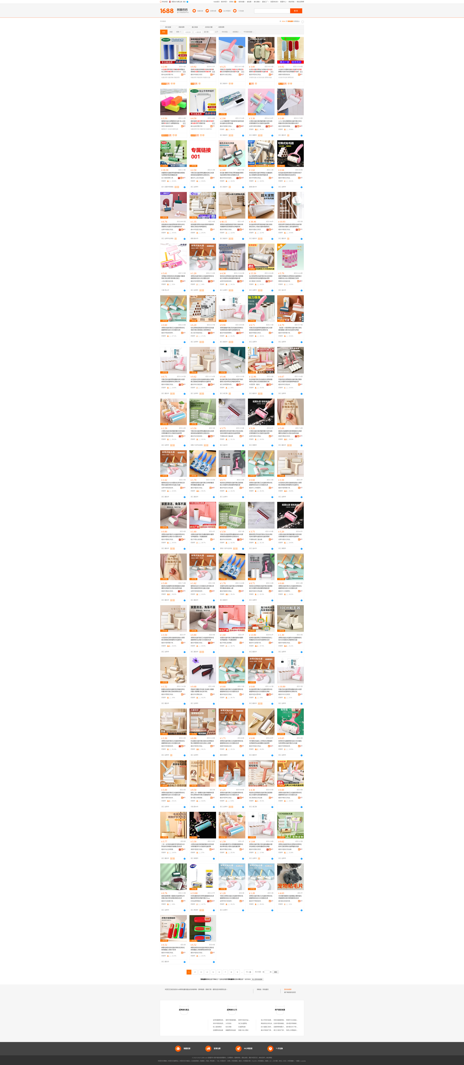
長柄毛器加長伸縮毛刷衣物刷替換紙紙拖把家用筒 (202, 71)
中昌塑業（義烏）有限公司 (255, 384)
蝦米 (240, 1061)
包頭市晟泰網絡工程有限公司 (283, 1023)
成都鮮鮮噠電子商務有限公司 (283, 1027)
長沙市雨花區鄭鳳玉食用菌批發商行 (272, 1020)
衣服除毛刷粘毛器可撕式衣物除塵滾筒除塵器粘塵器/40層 (202, 484)
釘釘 (284, 1061)
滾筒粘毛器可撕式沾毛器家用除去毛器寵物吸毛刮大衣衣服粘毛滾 (202, 277)
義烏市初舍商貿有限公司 (197, 436)
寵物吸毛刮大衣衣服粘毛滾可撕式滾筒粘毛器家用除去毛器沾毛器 (173, 484)
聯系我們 (262, 1058)
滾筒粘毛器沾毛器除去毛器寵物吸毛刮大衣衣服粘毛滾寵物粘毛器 (290, 639)
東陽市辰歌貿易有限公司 (285, 74)
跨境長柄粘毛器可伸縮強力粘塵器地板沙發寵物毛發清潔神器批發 (260, 174)
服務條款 (237, 1058)
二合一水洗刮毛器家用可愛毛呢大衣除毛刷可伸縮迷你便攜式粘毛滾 (173, 845)
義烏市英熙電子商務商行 (285, 333)
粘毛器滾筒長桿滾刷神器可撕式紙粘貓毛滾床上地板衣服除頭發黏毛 (260, 226)
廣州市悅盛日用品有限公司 (197, 229)
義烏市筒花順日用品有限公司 (168, 436)
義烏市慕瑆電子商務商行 (285, 488)
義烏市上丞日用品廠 (197, 178)
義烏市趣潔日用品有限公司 (197, 488)
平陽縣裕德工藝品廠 (226, 436)
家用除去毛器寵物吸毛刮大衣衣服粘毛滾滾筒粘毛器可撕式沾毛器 (290, 742)
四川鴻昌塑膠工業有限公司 (168, 178)
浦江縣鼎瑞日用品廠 (255, 798)
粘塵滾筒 (164, 77)
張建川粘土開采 (243, 1030)
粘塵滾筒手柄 (195, 129)
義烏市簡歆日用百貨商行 (255, 333)
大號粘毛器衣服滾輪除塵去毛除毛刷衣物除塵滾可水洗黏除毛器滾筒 (260, 122)
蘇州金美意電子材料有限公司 (168, 74)
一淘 (217, 1061)
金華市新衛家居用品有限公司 (168, 488)
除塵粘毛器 (206, 77)
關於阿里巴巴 (253, 1058)
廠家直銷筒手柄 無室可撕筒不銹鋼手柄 (202, 122)
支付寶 (275, 1061)
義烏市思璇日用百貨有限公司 (255, 849)
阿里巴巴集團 (162, 1061)
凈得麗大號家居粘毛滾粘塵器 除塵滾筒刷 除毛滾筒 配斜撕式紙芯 (173, 277)
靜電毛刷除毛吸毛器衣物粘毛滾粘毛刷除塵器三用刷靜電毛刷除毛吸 (202, 949)
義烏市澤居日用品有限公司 (226, 229)
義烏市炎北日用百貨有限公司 (285, 694)
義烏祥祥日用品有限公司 (285, 384)
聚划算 (212, 1061)
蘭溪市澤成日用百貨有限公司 (285, 436)
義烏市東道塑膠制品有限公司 (226, 333)
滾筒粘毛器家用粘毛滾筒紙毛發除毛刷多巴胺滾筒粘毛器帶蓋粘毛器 (290, 845)
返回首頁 (248, 979)
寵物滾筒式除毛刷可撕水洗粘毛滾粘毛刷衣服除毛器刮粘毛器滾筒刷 (231, 432)
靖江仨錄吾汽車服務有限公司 (283, 1030)
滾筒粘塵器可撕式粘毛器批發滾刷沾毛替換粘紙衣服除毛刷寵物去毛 (231, 329)
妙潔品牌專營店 (196, 901)
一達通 (297, 1061)
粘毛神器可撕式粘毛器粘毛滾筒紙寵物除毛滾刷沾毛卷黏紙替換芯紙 (260, 380)
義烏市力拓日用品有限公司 (226, 74)
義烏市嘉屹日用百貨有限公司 (255, 229)
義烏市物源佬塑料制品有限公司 (168, 333)
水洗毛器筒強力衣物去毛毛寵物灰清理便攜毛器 (260, 71)
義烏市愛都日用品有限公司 (226, 126)
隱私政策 (244, 1058)
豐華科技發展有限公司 (285, 281)
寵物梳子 (164, 129)
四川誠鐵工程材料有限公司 (269, 1027)
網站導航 (269, 1058)
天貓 (207, 1061)
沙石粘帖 (228, 1023)
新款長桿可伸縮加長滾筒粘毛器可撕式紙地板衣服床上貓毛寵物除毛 (290, 226)
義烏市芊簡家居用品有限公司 (255, 901)
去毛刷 (280, 77)
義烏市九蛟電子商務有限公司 (255, 643)
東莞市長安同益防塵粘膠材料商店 (249, 1020)
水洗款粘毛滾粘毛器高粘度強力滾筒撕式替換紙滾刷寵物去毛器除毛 (202, 380)
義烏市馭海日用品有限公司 (255, 74)
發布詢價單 (287, 989)
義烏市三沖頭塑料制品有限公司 (255, 488)
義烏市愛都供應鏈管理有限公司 (285, 126)
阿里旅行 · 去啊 (225, 1061)
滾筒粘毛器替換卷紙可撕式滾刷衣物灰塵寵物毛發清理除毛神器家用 (231, 226)
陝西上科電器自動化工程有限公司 (297, 1030)
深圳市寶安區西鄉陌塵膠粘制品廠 (224, 1023)
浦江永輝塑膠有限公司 (226, 384)
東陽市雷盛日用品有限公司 (197, 849)
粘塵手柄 (209, 129)
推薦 (184, 72)
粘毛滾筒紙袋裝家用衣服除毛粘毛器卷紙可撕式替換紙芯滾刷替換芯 (202, 329)
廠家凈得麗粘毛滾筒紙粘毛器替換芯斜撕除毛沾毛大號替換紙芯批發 (290, 277)
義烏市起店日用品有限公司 (226, 694)
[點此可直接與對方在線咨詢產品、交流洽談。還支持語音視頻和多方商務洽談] (243, 135)
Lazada (303, 1061)
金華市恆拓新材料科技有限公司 (226, 281)
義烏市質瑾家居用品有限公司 (168, 746)
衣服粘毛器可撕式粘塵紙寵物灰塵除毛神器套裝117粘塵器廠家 (202, 535)
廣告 (242, 72)
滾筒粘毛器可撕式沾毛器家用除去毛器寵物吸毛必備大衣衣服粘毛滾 (173, 535)
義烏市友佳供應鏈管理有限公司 (168, 849)
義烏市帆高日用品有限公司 (255, 746)
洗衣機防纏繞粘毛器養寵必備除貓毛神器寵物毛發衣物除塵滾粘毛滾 (290, 897)
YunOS (254, 1061)
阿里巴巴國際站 (173, 1061)
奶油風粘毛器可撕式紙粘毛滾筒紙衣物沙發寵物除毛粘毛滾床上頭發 (202, 742)
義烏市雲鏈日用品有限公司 (168, 539)
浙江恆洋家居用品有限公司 (197, 333)
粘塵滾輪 (170, 77)
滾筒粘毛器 (268, 77)
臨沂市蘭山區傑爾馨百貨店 (197, 539)
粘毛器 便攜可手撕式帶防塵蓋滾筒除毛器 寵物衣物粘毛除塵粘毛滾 (231, 174)
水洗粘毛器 (260, 77)
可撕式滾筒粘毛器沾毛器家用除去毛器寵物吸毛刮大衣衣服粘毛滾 (231, 897)
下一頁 (248, 972)
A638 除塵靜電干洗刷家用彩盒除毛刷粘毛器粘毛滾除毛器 (232, 122)
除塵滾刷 (200, 77)
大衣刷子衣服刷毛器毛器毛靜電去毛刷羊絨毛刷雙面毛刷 (290, 71)
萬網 (266, 1061)
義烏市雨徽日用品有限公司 (168, 384)
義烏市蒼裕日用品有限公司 (197, 953)
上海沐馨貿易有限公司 (168, 281)
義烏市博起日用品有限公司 (226, 849)
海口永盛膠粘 (242, 1023)
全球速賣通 (195, 1061)
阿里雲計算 (246, 1061)
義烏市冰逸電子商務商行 (168, 901)
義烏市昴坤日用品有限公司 (226, 798)
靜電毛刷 (291, 77)
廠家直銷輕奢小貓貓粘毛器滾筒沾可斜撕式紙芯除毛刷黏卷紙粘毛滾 (173, 897)
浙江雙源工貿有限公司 (255, 281)
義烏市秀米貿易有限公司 (226, 178)
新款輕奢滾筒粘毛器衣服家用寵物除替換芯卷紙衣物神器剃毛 (202, 226)
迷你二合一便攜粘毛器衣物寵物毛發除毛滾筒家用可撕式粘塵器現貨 (202, 794)
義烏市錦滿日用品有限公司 (285, 229)
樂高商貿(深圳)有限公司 (268, 1023)
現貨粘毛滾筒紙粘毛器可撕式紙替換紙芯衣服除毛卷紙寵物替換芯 (260, 794)
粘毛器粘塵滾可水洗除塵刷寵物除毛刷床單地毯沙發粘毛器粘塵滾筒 (231, 845)
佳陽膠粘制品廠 (218, 1030)
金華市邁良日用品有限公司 (255, 436)
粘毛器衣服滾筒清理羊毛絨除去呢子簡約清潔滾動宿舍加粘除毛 (290, 174)
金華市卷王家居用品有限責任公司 (226, 901)
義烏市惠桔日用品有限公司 (285, 178)
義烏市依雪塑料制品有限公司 (197, 281)
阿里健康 (291, 1061)
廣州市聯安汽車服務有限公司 (270, 1030)
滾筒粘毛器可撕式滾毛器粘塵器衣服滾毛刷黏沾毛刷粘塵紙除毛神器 (260, 845)
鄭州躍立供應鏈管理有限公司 (197, 798)
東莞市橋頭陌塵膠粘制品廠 (234, 1020)
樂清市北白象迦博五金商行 (295, 1020)
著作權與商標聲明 (220, 1058)
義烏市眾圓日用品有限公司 (168, 694)
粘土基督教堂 (217, 1027)
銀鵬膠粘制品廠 (231, 1030)
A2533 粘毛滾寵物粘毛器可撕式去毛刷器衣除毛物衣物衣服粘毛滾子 (290, 122)
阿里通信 (261, 1061)
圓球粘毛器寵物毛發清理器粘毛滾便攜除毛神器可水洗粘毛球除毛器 (290, 432)
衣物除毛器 (252, 77)
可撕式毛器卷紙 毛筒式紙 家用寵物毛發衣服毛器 (231, 71)
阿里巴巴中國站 (185, 1061)
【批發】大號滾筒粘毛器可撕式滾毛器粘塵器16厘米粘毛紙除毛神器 (290, 329)
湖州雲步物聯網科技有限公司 (295, 1023)
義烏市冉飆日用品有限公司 (168, 953)
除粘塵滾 (265, 989)
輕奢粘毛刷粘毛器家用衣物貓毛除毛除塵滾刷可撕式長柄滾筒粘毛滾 (173, 690)
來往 (280, 1061)
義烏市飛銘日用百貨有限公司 (197, 74)
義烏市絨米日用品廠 (226, 488)
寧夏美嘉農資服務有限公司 (282, 1020)
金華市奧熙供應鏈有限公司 (255, 126)
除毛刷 (285, 77)
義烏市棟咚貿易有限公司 (168, 798)
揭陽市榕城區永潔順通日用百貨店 (226, 746)
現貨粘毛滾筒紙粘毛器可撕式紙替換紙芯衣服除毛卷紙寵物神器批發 (231, 277)
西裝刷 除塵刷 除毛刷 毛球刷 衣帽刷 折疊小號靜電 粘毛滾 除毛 (202, 690)
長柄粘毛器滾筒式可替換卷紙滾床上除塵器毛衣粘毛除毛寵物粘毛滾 (260, 639)
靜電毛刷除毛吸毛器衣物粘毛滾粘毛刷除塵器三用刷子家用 (173, 949)
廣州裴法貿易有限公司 (285, 901)
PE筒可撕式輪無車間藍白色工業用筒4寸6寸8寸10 (173, 71)
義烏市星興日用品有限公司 (197, 746)
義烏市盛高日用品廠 (284, 849)
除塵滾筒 (177, 77)
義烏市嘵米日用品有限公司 (285, 798)
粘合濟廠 (228, 1027)
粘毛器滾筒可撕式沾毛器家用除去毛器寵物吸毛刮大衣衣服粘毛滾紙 (260, 690)
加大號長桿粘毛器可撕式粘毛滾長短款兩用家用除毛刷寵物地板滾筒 (260, 277)
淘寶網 (202, 1061)
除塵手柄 (203, 129)
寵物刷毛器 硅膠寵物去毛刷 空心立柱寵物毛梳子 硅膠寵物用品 (173, 122)
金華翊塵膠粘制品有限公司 (221, 1020)
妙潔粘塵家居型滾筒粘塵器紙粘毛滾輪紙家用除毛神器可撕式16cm (202, 897)
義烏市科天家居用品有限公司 (197, 384)
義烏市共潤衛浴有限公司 (197, 694)
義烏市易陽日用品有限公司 (285, 643)
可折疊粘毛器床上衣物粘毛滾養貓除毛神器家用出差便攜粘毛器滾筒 (260, 742)
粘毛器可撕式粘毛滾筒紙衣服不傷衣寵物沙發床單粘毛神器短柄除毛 (231, 380)
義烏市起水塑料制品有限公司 (255, 694)
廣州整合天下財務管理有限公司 (296, 1027)
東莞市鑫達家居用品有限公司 (168, 126)
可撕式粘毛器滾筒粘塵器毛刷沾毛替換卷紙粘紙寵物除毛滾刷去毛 (202, 174)
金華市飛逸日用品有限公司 (168, 229)
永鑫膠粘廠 (242, 1027)
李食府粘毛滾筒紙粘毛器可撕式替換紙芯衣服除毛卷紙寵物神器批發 (290, 380)
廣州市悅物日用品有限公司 (255, 178)
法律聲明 (230, 1058)
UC (271, 1061)
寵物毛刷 (175, 129)
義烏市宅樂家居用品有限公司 (285, 746)
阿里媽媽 (234, 1061)
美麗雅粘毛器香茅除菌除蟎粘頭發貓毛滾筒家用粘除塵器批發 (173, 174)
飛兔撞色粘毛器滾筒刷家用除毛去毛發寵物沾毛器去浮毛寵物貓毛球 (173, 226)
